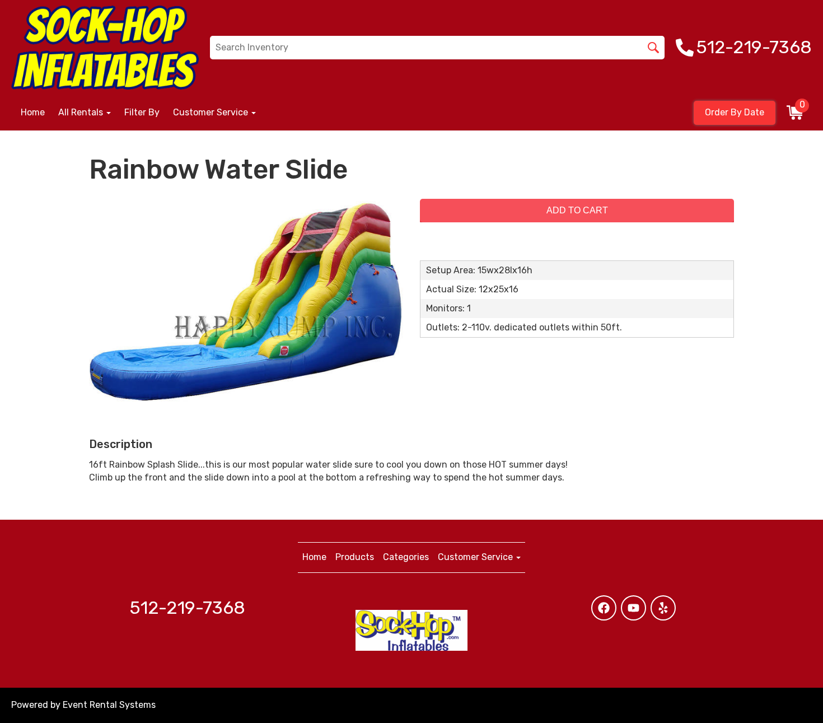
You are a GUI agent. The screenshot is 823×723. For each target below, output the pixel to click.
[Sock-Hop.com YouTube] (633, 608)
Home (33, 112)
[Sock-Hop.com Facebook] (603, 608)
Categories (406, 557)
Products (354, 557)
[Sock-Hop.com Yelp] (663, 608)
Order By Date (734, 112)
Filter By (142, 112)
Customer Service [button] (211, 112)
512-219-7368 (187, 607)
